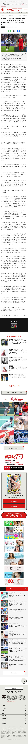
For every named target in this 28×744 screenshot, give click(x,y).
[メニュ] (25, 9)
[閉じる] (26, 4)
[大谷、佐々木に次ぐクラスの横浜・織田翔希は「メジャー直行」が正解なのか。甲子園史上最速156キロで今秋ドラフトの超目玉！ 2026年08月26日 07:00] (7, 409)
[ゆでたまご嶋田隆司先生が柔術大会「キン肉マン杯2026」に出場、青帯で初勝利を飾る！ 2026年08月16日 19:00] (7, 437)
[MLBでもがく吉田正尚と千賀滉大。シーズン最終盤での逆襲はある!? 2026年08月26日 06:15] (21, 409)
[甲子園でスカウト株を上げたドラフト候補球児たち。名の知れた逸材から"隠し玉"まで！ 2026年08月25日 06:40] (7, 423)
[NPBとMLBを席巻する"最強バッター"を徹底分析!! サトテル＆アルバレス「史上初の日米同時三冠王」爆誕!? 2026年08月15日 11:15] (21, 437)
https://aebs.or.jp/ (11, 701)
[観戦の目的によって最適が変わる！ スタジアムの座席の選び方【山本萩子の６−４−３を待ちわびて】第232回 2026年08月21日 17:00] (21, 423)
